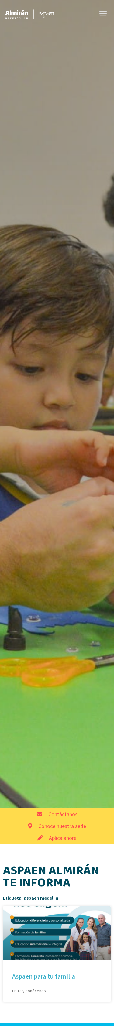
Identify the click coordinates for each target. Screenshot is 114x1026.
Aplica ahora (63, 837)
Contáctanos (63, 814)
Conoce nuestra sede (62, 826)
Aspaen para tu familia (43, 976)
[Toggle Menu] (103, 13)
